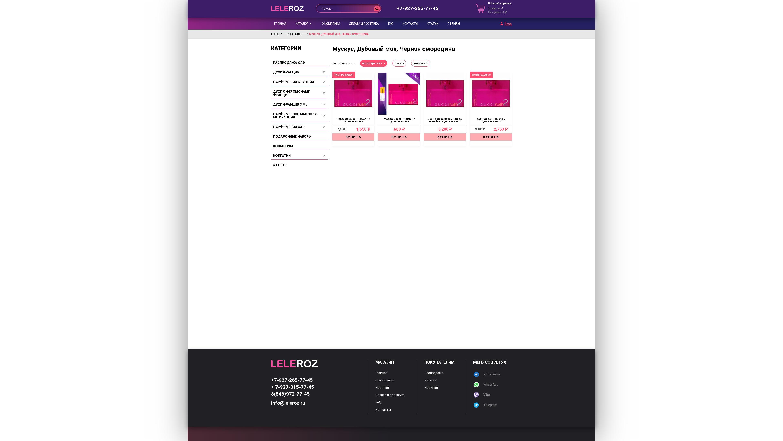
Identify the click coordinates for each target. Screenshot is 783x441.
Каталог (302, 23)
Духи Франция (286, 72)
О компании (331, 23)
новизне (419, 63)
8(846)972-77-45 (290, 394)
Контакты (410, 23)
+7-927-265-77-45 (417, 8)
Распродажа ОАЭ (289, 63)
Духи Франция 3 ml (290, 104)
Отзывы (454, 23)
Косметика (283, 146)
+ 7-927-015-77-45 (292, 387)
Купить (353, 137)
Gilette (279, 165)
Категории (286, 48)
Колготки (282, 155)
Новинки (382, 387)
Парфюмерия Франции (293, 82)
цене (398, 63)
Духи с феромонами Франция (291, 93)
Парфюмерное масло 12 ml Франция (295, 115)
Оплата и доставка (364, 23)
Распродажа (433, 373)
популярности (372, 63)
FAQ (390, 23)
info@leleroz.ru (288, 403)
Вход (508, 24)
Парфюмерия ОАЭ (289, 127)
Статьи (432, 23)
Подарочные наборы (292, 136)
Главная (280, 23)
